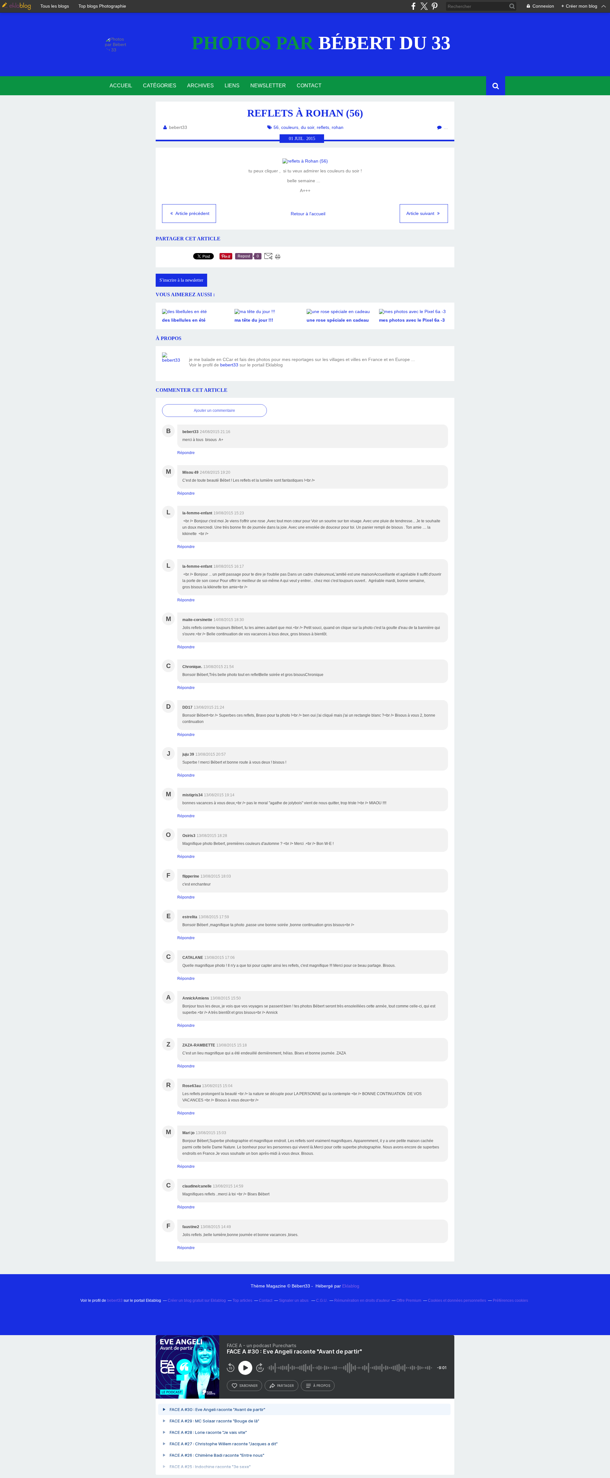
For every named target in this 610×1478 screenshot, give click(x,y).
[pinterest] (434, 6)
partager (285, 1386)
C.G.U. (322, 1300)
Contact (309, 85)
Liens (232, 85)
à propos (321, 1386)
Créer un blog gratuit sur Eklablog (197, 1300)
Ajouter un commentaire (214, 410)
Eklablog (350, 1285)
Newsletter (268, 85)
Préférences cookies (510, 1300)
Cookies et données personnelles (457, 1300)
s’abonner (248, 1386)
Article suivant (421, 213)
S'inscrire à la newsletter (181, 280)
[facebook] (413, 6)
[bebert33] (173, 363)
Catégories (159, 85)
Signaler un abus (294, 1300)
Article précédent (191, 213)
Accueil (121, 85)
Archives (200, 85)
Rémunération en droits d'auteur (362, 1300)
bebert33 (229, 364)
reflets (323, 127)
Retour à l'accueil (308, 213)
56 (276, 127)
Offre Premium (408, 1300)
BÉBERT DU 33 (321, 42)
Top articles (242, 1300)
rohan (337, 127)
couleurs (289, 127)
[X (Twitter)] (424, 6)
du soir (307, 127)
